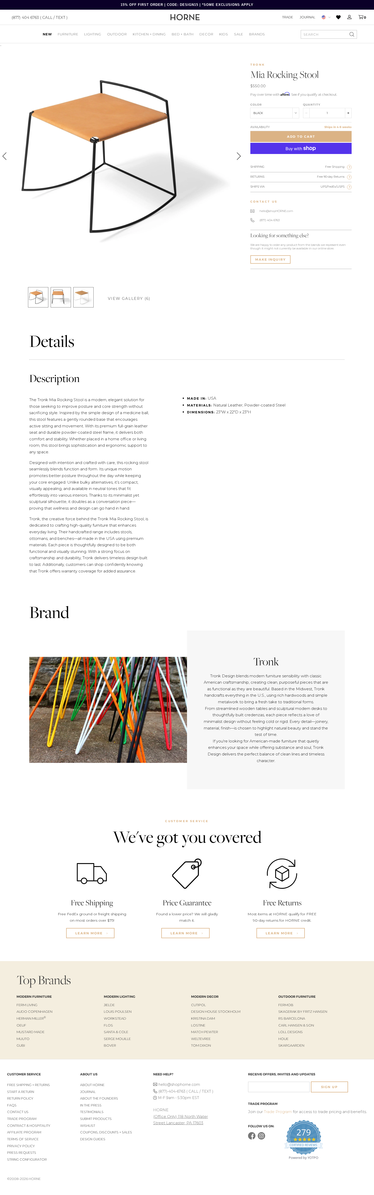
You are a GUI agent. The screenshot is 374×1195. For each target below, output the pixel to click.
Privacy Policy (21, 1146)
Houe (283, 1039)
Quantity (311, 104)
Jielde (109, 1005)
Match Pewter (204, 1032)
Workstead (115, 1018)
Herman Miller (31, 1018)
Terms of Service (23, 1139)
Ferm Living (27, 1005)
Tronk (257, 64)
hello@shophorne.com (179, 1084)
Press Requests (21, 1153)
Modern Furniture (34, 997)
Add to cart (301, 136)
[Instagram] (261, 1138)
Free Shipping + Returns (28, 1085)
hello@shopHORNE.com (276, 211)
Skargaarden (291, 1045)
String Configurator (27, 1159)
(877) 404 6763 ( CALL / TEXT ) (39, 17)
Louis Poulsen (118, 1011)
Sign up (329, 1087)
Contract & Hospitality (28, 1126)
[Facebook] (251, 1138)
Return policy (20, 1098)
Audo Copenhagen (34, 1011)
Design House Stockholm (215, 1011)
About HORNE (92, 1085)
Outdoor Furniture (296, 997)
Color (256, 104)
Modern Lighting (119, 997)
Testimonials (92, 1112)
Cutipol (198, 1005)
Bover (110, 1045)
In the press (91, 1105)
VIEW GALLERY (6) (129, 298)
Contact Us (17, 1112)
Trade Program (21, 1119)
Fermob (285, 1005)
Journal (307, 17)
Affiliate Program (24, 1132)
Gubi (21, 1045)
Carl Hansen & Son (296, 1025)
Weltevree (201, 1039)
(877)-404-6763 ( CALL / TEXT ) (186, 1091)
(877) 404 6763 (270, 220)
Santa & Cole (116, 1032)
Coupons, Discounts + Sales (106, 1132)
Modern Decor (205, 997)
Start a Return (20, 1092)
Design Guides (92, 1139)
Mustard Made (31, 1032)
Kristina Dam (203, 1018)
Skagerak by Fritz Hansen (302, 1011)
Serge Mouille (117, 1039)
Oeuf (21, 1025)
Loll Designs (290, 1032)
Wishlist (87, 1126)
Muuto (23, 1039)
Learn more (89, 933)
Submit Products (96, 1119)
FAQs (12, 1105)
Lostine (198, 1025)
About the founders (99, 1098)
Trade (287, 17)
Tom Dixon (201, 1045)
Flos (108, 1025)
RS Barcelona (291, 1018)
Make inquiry (270, 259)
